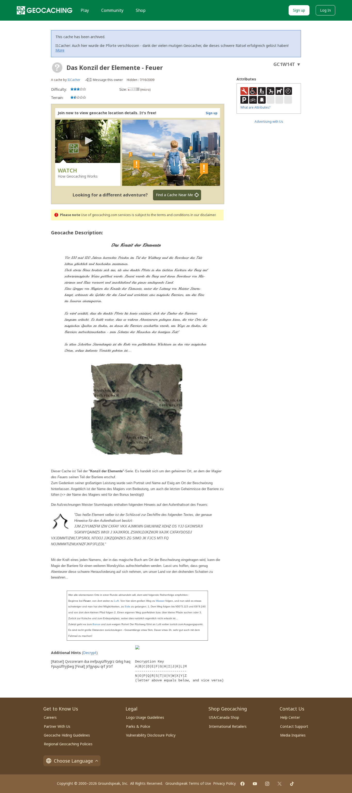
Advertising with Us (269, 121)
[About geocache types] (57, 67)
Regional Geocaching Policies (68, 743)
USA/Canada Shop (224, 717)
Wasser (160, 600)
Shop (141, 10)
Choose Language (73, 761)
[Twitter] (279, 784)
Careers (50, 717)
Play (85, 10)
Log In (325, 10)
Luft (116, 600)
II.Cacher (74, 80)
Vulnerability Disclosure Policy (150, 735)
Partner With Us (57, 726)
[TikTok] (292, 784)
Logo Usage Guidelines (145, 717)
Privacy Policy (224, 783)
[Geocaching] (44, 10)
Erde (127, 606)
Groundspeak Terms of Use (188, 783)
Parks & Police (138, 726)
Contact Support (294, 726)
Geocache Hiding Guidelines (67, 735)
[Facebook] (242, 784)
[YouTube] (255, 784)
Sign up (299, 10)
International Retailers (228, 726)
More (59, 50)
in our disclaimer (202, 215)
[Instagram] (267, 784)
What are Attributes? (255, 107)
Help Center (290, 717)
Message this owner (108, 80)
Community (112, 10)
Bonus (96, 624)
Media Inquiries (293, 735)
